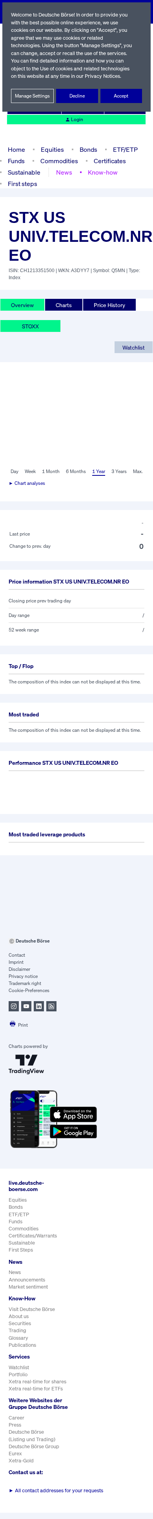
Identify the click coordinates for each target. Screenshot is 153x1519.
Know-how (103, 172)
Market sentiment (28, 1286)
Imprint (16, 962)
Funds (16, 161)
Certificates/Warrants (33, 1235)
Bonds (88, 149)
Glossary (18, 1338)
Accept (121, 96)
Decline (77, 96)
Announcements (27, 1279)
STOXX (30, 326)
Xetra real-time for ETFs (36, 1388)
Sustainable (24, 172)
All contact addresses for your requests (56, 1490)
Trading (17, 1330)
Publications (22, 1345)
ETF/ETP (125, 149)
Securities (20, 1323)
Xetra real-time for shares (37, 1381)
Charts (64, 305)
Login (77, 119)
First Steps (21, 1250)
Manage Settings (32, 96)
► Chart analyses (27, 483)
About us (19, 1316)
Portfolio (18, 1374)
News (64, 172)
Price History (109, 305)
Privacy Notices (102, 76)
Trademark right (25, 983)
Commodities (59, 161)
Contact (17, 955)
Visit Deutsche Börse (32, 1309)
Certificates (110, 161)
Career (16, 1417)
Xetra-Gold (21, 1460)
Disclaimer (19, 969)
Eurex (15, 1453)
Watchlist (133, 347)
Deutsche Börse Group (34, 1446)
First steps (22, 183)
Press (15, 1424)
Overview (22, 305)
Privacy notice (23, 976)
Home (16, 149)
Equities (52, 149)
